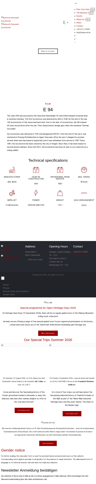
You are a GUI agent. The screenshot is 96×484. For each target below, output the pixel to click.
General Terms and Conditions (16, 291)
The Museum (82, 13)
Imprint (6, 285)
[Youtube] (88, 260)
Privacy (6, 288)
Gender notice (9, 295)
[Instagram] (82, 260)
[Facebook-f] (76, 260)
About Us (80, 19)
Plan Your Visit (83, 9)
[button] (72, 23)
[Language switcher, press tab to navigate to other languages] (65, 22)
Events (79, 16)
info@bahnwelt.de (80, 255)
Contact (79, 26)
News (78, 23)
